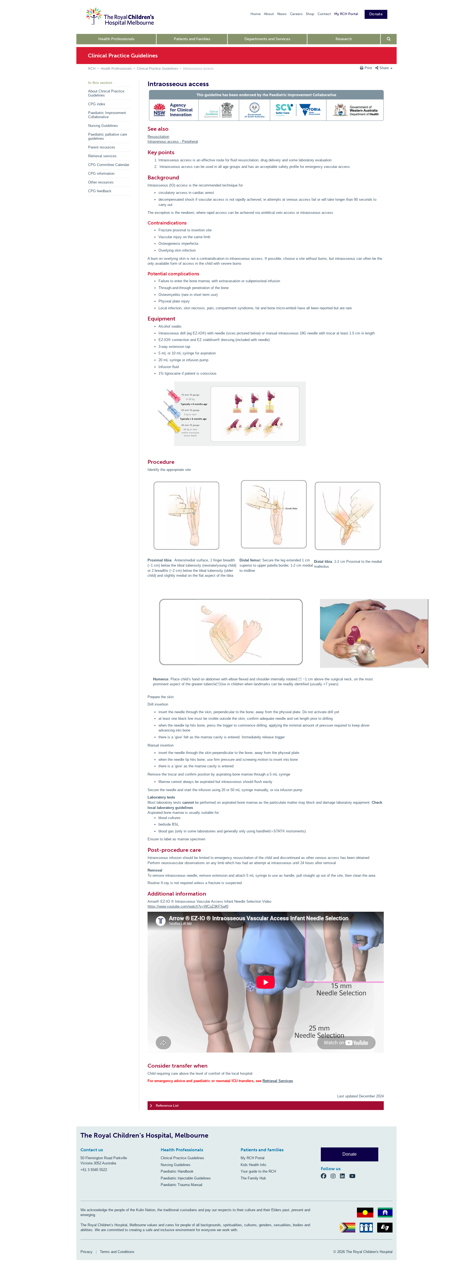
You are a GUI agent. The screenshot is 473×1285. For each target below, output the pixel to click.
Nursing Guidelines (103, 126)
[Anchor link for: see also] (145, 129)
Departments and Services (267, 39)
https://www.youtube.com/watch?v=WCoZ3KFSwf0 (188, 906)
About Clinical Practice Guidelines (106, 93)
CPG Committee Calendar (108, 165)
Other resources (101, 182)
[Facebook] (326, 1176)
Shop (310, 14)
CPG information (101, 173)
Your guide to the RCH (258, 1171)
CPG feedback (99, 191)
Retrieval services (102, 156)
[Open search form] (389, 39)
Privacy (86, 1252)
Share (384, 68)
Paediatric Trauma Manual (181, 1185)
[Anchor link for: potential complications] (145, 273)
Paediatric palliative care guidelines (107, 136)
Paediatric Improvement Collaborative (107, 115)
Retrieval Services (278, 1081)
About (269, 14)
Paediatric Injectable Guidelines (186, 1178)
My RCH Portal (346, 14)
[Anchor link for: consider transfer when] (145, 1066)
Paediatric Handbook (177, 1171)
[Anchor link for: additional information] (145, 894)
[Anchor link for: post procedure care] (145, 850)
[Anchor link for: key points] (145, 152)
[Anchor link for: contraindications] (145, 223)
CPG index (96, 104)
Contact (324, 14)
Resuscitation (158, 137)
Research (344, 39)
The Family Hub (253, 1178)
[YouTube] (354, 1176)
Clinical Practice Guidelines (157, 69)
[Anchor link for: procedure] (145, 462)
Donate (376, 14)
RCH (92, 69)
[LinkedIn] (344, 1176)
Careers (296, 14)
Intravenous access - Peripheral (173, 141)
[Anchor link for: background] (145, 177)
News (282, 14)
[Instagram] (335, 1176)
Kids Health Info (253, 1165)
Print (368, 68)
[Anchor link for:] (237, 480)
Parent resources (101, 147)
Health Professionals (116, 39)
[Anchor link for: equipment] (145, 319)
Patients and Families (192, 39)
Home (255, 14)
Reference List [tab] (167, 1105)
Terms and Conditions (117, 1252)
